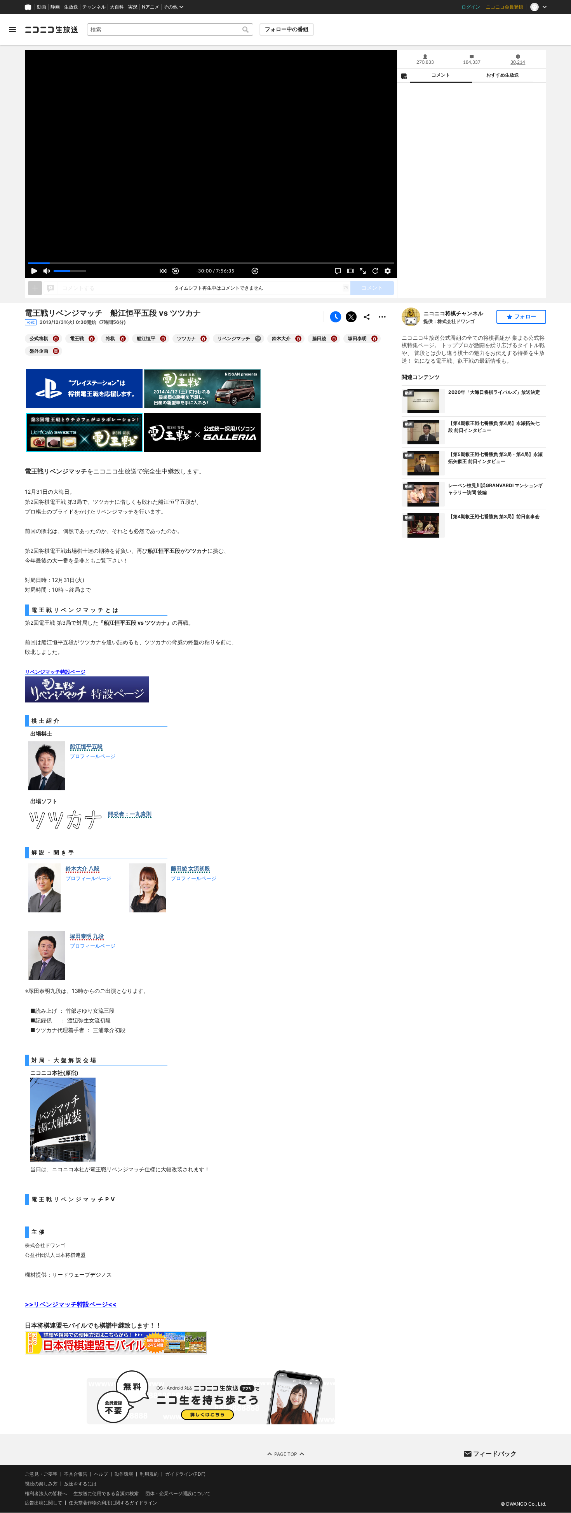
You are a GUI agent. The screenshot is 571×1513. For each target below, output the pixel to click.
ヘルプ (101, 1474)
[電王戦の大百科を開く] (92, 338)
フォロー (525, 316)
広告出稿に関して (43, 1503)
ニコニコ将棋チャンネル (453, 313)
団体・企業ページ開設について (178, 1493)
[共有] (366, 316)
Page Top (285, 1454)
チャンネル (94, 7)
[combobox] (170, 29)
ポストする (351, 316)
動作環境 (124, 1474)
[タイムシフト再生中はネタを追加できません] (35, 288)
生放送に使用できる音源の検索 (106, 1493)
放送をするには (80, 1484)
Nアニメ (150, 7)
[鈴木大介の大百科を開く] (298, 338)
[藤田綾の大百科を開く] (334, 338)
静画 (55, 7)
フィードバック (495, 1453)
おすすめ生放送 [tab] (502, 75)
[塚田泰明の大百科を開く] (374, 338)
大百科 (117, 7)
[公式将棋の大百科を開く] (56, 338)
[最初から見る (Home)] (163, 271)
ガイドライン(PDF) (185, 1474)
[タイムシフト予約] (335, 316)
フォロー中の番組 (286, 29)
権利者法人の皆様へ (46, 1493)
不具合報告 (75, 1474)
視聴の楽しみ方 (41, 1484)
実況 (133, 7)
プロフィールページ (92, 756)
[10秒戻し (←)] (175, 271)
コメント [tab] (441, 75)
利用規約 (149, 1474)
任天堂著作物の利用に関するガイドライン (113, 1503)
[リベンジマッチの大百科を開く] (258, 338)
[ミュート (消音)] (46, 271)
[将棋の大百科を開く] (123, 338)
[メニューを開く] (12, 29)
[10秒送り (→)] (255, 271)
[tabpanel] (471, 190)
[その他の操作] (382, 316)
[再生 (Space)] (34, 271)
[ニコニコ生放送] (51, 29)
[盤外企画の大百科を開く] (56, 351)
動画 (41, 7)
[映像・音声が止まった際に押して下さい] (375, 271)
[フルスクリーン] (363, 271)
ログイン (470, 7)
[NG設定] (403, 75)
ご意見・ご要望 (41, 1474)
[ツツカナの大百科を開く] (203, 338)
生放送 (71, 7)
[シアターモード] (350, 271)
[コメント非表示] (338, 271)
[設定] (387, 271)
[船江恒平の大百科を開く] (163, 338)
